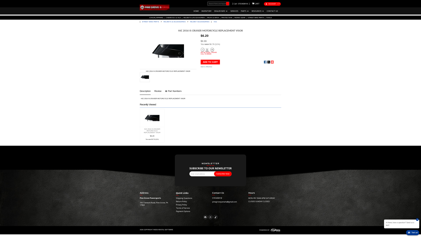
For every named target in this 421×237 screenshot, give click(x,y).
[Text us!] (412, 233)
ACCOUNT (272, 4)
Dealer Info (220, 11)
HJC (215, 22)
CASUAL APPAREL (156, 18)
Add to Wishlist (206, 67)
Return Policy (181, 201)
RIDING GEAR (239, 18)
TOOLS (269, 18)
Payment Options (183, 211)
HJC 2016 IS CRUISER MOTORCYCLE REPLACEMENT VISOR (152, 130)
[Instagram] (210, 217)
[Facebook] (205, 217)
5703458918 (217, 198)
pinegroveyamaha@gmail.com (224, 202)
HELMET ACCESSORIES (199, 22)
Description (145, 91)
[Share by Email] (272, 62)
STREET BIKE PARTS (256, 18)
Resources (257, 11)
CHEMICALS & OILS (173, 18)
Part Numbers (174, 91)
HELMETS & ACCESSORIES (194, 18)
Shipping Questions (184, 198)
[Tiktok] (216, 217)
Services (234, 11)
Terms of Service (183, 208)
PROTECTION (226, 18)
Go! (227, 3)
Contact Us (272, 11)
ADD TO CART (210, 62)
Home (196, 11)
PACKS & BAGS (213, 18)
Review (157, 91)
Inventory (206, 11)
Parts (244, 11)
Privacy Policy (181, 205)
